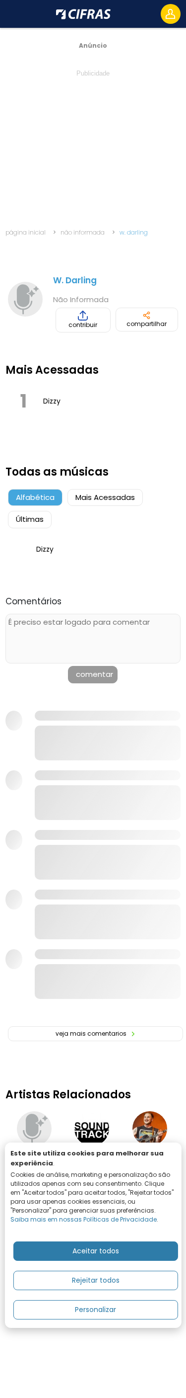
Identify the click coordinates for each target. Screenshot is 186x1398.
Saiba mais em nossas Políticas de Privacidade (83, 1219)
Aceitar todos (95, 1251)
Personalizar (95, 1310)
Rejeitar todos (96, 1280)
